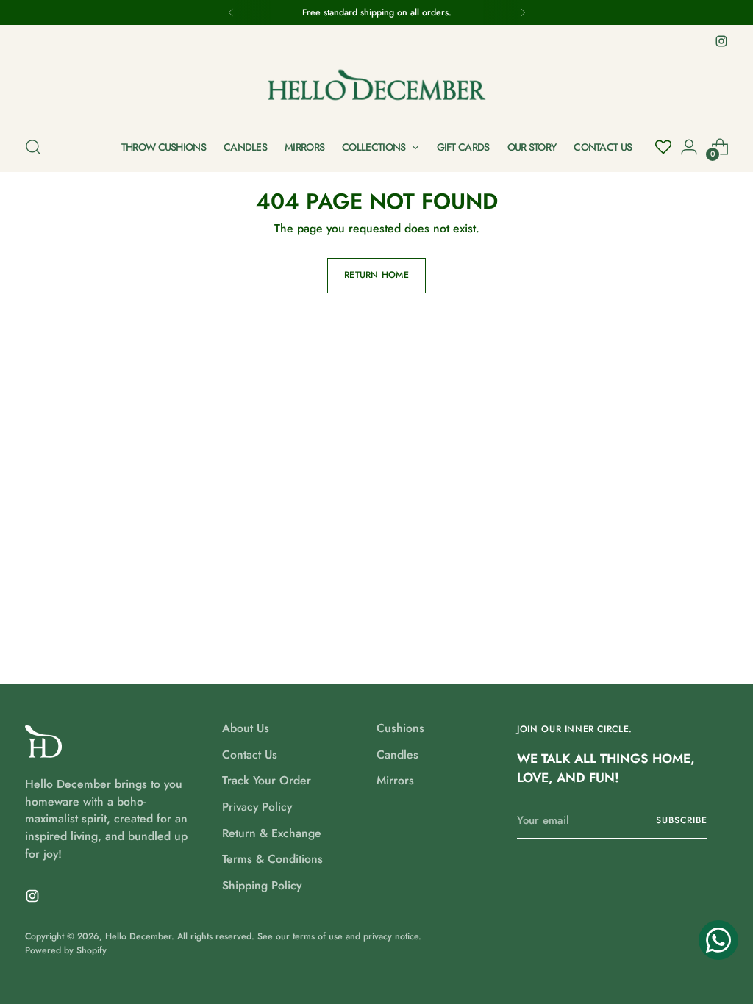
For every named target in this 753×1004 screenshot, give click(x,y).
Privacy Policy (257, 806)
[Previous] (231, 12)
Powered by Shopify (66, 950)
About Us (245, 728)
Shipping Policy (261, 885)
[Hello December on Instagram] (721, 41)
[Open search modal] (33, 147)
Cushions (400, 728)
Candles (397, 754)
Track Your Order (266, 780)
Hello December (138, 936)
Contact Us (249, 754)
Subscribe (681, 820)
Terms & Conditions (272, 858)
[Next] (523, 12)
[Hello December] (376, 86)
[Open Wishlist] (663, 147)
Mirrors (395, 780)
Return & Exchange (271, 833)
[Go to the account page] (689, 147)
